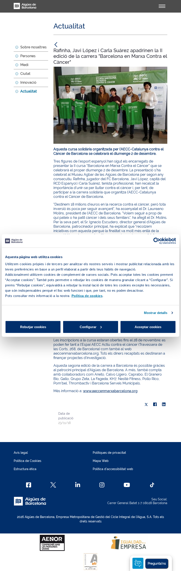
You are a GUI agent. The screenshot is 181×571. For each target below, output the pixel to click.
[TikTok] (152, 485)
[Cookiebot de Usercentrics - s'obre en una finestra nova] (156, 241)
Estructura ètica (25, 469)
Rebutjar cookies (33, 327)
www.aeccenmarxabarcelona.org (110, 391)
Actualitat (28, 91)
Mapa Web (101, 461)
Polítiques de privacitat (109, 452)
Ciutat (25, 74)
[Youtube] (127, 485)
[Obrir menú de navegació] (162, 6)
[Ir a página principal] (25, 8)
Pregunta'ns (157, 563)
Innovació (28, 82)
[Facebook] (154, 404)
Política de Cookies (27, 461)
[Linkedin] (77, 485)
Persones (28, 56)
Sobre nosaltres (33, 47)
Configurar (88, 327)
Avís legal (21, 452)
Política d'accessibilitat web (113, 469)
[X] (146, 404)
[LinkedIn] (163, 404)
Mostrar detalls (156, 313)
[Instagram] (101, 485)
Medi (24, 65)
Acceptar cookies (148, 327)
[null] (55, 44)
